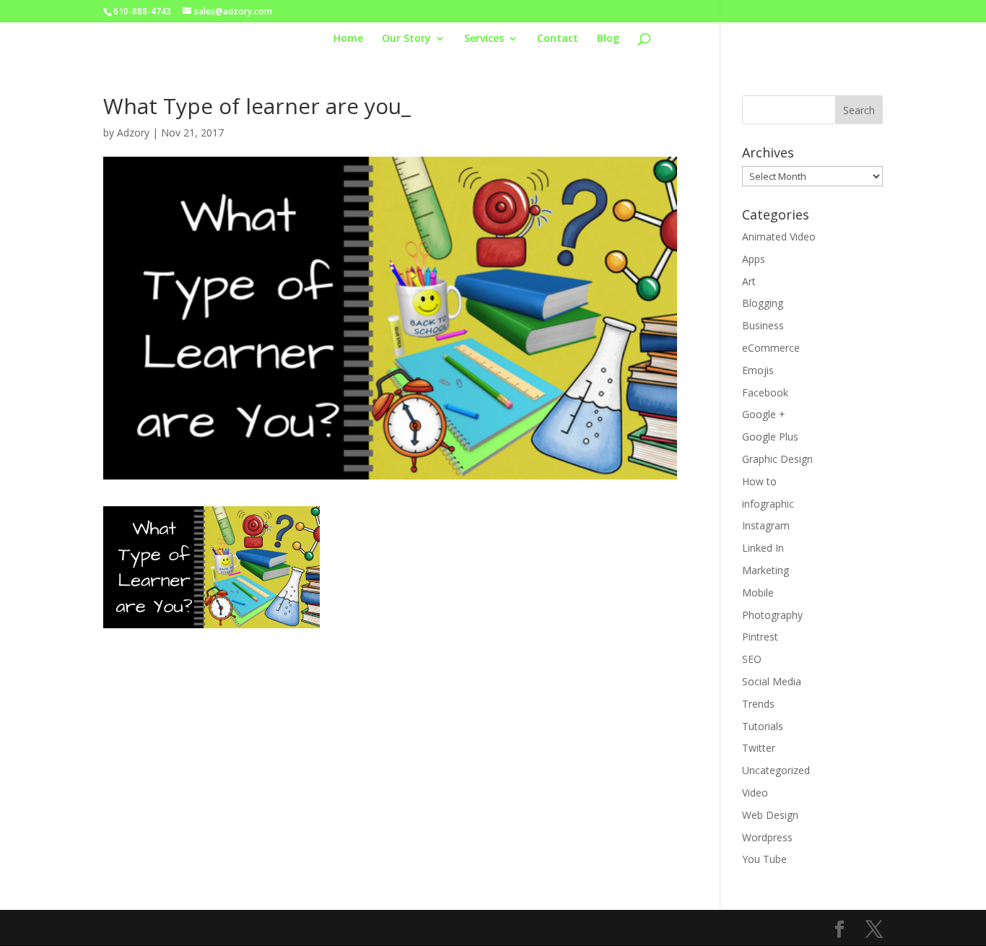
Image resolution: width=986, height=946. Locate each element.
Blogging (762, 303)
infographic (768, 504)
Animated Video (779, 236)
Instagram (766, 525)
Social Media (771, 681)
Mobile (758, 592)
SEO (752, 659)
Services (484, 39)
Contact (557, 39)
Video (755, 792)
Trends (758, 704)
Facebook (765, 392)
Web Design (770, 815)
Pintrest (760, 636)
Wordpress (767, 837)
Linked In (763, 548)
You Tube (764, 859)
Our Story (406, 39)
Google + (763, 414)
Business (763, 325)
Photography (772, 615)
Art (749, 281)
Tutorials (762, 726)
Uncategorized (776, 770)
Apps (753, 259)
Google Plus (770, 436)
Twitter (758, 748)
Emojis (758, 370)
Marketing (765, 570)
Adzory (133, 132)
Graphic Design (777, 459)
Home (348, 39)
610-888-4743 (142, 11)
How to (759, 481)
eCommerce (771, 348)
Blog (608, 39)
